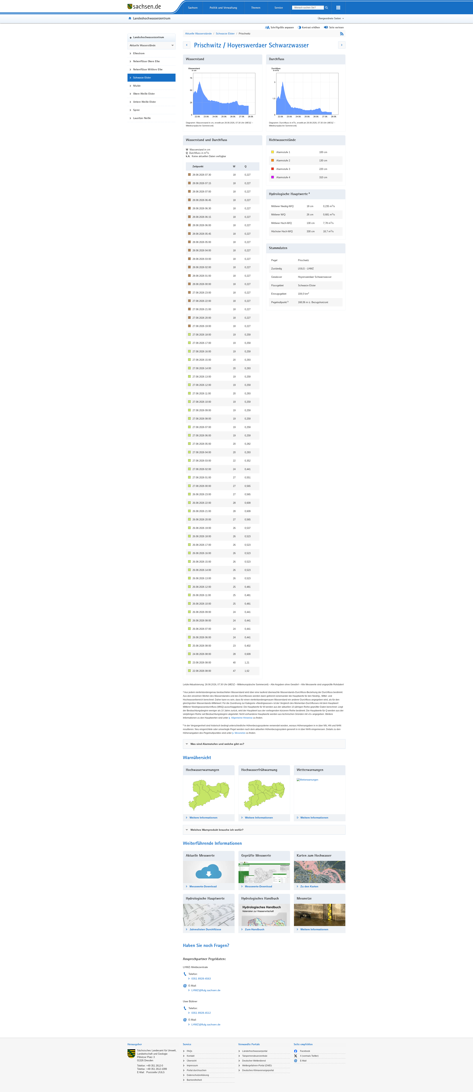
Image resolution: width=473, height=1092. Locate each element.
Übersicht (191, 1060)
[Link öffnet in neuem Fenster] (307, 779)
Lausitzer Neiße (142, 118)
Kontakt (190, 1056)
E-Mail (303, 1060)
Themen (255, 7)
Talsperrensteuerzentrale (254, 1056)
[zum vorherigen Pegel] (186, 45)
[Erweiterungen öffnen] (338, 7)
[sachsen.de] (153, 7)
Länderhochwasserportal (254, 1051)
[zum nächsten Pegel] (342, 45)
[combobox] (308, 7)
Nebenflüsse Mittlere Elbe (148, 69)
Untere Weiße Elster (144, 101)
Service (279, 7)
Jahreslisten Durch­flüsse (205, 929)
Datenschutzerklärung (198, 1075)
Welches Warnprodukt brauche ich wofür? (217, 829)
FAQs (189, 1051)
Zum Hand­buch (254, 929)
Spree (136, 110)
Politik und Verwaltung (223, 7)
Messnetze (240, 733)
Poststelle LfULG (155, 1072)
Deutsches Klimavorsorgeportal (258, 1070)
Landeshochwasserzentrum (151, 18)
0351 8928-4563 (201, 978)
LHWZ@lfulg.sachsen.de (205, 990)
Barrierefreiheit (194, 1080)
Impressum (192, 1065)
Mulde (137, 85)
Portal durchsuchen (196, 1070)
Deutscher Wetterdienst (254, 1060)
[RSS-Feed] (341, 33)
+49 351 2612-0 (154, 1065)
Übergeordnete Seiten (329, 18)
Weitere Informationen (203, 817)
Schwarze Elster (225, 33)
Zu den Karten (309, 886)
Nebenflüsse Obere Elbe (146, 61)
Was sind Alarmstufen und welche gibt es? (217, 743)
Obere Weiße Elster (144, 93)
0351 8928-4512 (201, 1012)
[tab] (264, 744)
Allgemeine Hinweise (242, 718)
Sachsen (193, 7)
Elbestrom (138, 53)
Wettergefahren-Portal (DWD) (257, 1065)
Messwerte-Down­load (203, 886)
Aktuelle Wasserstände (143, 45)
